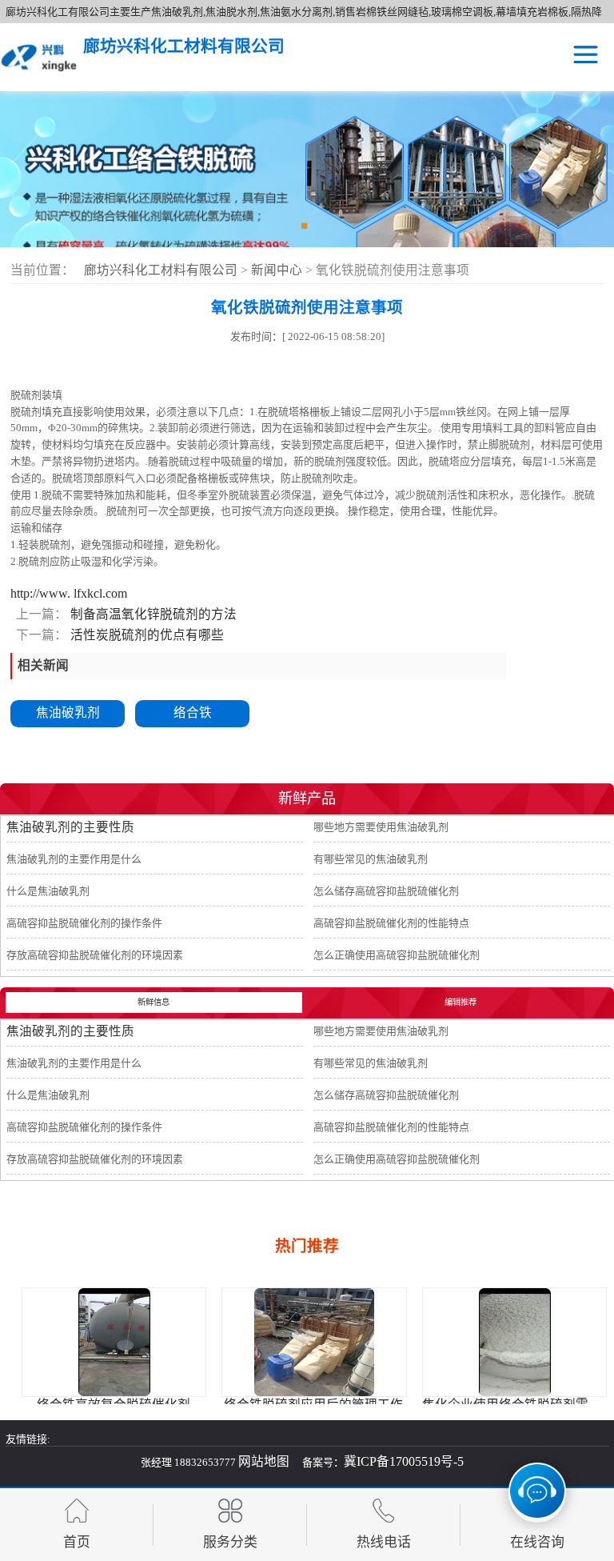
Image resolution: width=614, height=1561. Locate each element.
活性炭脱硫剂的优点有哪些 (145, 635)
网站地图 (263, 1461)
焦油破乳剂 (68, 712)
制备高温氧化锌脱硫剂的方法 (152, 614)
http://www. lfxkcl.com (68, 593)
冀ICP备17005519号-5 (404, 1461)
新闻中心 (278, 270)
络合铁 (192, 712)
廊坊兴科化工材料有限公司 (161, 270)
